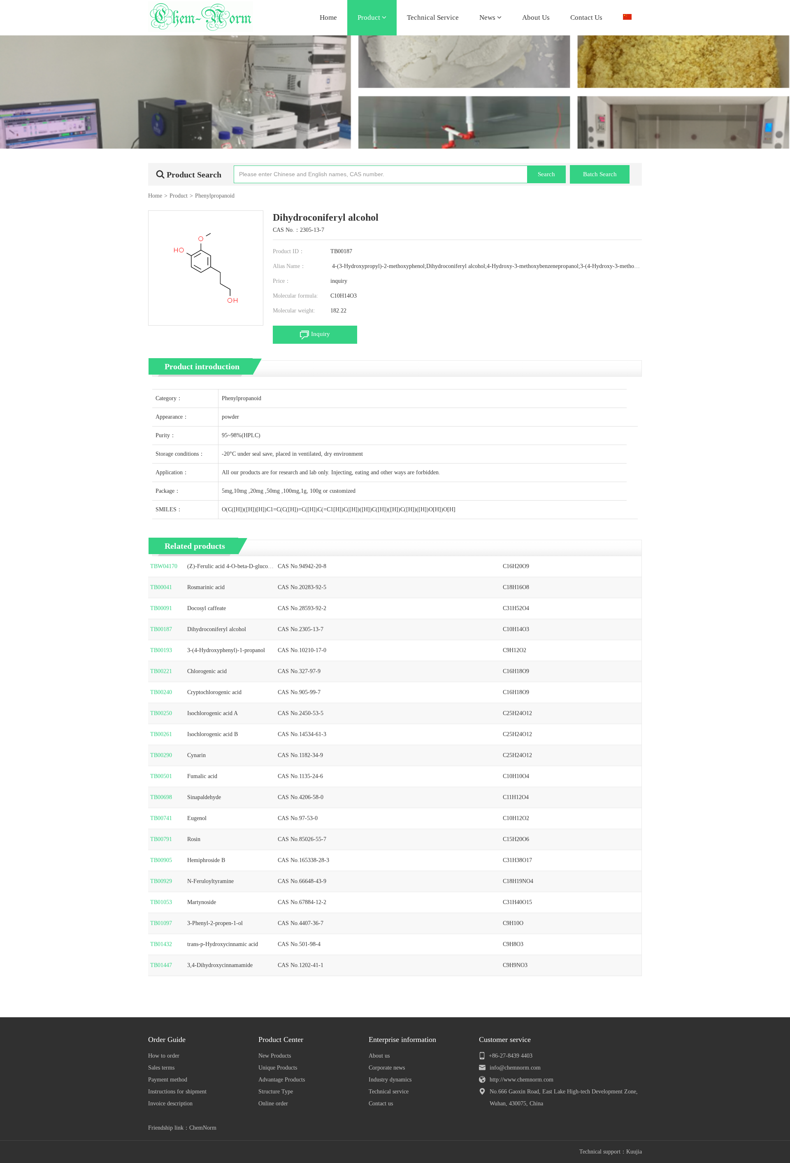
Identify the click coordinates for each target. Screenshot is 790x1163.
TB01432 (161, 944)
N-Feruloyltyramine (210, 881)
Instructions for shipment (177, 1091)
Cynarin (196, 755)
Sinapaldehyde (204, 797)
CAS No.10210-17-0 (302, 650)
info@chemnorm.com (515, 1068)
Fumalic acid (202, 776)
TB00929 (161, 881)
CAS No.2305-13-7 (300, 629)
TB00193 (161, 650)
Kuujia (634, 1152)
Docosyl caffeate (206, 608)
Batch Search (600, 174)
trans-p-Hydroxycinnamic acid (222, 944)
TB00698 (161, 797)
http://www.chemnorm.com (521, 1080)
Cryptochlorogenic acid (214, 692)
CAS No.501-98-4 (299, 944)
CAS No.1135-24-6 (300, 776)
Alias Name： (289, 266)
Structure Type (275, 1091)
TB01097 (161, 923)
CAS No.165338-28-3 (303, 860)
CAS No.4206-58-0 (300, 797)
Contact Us (586, 17)
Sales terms (161, 1068)
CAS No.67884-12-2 (302, 902)
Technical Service (433, 17)
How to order (163, 1056)
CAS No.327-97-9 (299, 671)
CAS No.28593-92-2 (302, 608)
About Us (536, 17)
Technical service (389, 1091)
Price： (281, 281)
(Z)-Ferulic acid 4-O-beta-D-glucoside (229, 567)
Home (328, 17)
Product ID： (288, 251)
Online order (273, 1103)
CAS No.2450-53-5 (300, 713)
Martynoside (201, 902)
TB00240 (161, 692)
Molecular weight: (294, 311)
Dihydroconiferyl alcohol (216, 629)
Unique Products (277, 1068)
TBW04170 (163, 566)
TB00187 (161, 629)
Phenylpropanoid (215, 196)
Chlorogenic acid (207, 671)
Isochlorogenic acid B (212, 734)
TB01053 (161, 902)
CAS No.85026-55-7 (302, 839)
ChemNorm (202, 1128)
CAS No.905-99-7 (299, 692)
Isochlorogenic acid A (212, 713)
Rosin (193, 839)
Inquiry (320, 334)
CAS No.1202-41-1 (300, 965)
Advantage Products (281, 1080)
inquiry (338, 281)
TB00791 (161, 839)
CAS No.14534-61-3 (302, 734)
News (488, 17)
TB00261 (161, 734)
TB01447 (161, 965)
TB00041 (161, 587)
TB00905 (161, 860)
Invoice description (170, 1103)
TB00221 (161, 671)
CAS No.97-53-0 (298, 818)
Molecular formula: (295, 296)
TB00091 (161, 608)
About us (379, 1056)
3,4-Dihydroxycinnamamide (220, 965)
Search (546, 174)
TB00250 (161, 713)
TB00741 (161, 818)
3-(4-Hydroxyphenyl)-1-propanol (226, 650)
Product (370, 17)
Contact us (381, 1103)
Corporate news (387, 1068)
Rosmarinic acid (206, 587)
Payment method (167, 1080)
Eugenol (197, 818)
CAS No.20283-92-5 (302, 587)
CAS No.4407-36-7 (300, 923)
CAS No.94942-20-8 (302, 566)
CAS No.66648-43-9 (302, 881)
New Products (274, 1056)
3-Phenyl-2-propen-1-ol (215, 923)
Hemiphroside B (206, 860)
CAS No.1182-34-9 (300, 755)
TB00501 (161, 776)
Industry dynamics (390, 1080)
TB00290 (161, 755)
